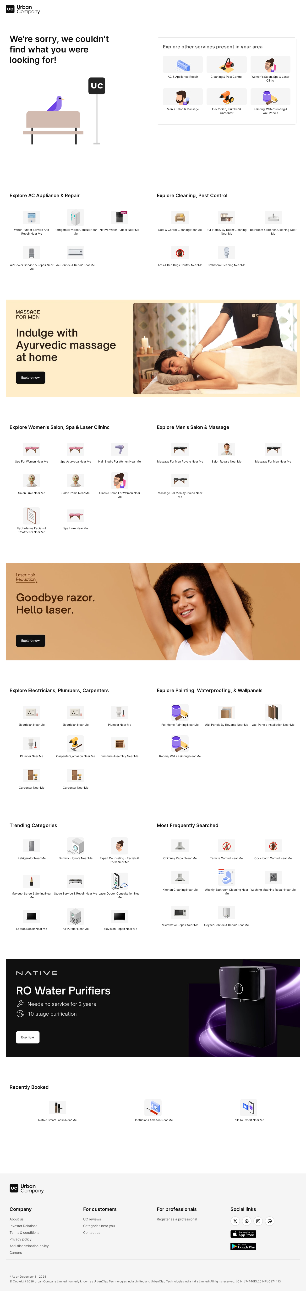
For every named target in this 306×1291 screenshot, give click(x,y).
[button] (235, 1221)
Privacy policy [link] (21, 1239)
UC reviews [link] (92, 1219)
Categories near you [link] (99, 1226)
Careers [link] (16, 1252)
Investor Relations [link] (23, 1226)
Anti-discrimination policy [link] (29, 1246)
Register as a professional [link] (177, 1219)
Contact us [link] (91, 1232)
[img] (23, 9)
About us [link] (16, 1219)
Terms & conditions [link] (24, 1232)
